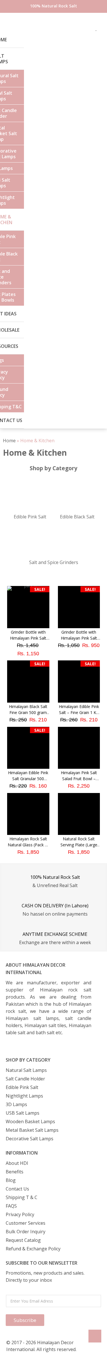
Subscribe (25, 1320)
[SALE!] (79, 626)
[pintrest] (88, 28)
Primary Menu (6, 28)
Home (9, 440)
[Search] (15, 28)
